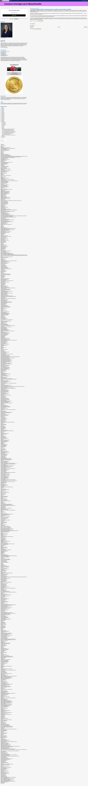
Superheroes (2, 713)
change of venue (3, 271)
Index (1, 460)
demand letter (2, 336)
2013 (2, 118)
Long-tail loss (2, 515)
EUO (1, 379)
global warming (3, 427)
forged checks (3, 419)
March (3, 135)
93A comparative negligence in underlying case (7, 157)
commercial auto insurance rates (5, 289)
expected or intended (4, 387)
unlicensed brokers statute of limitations (6, 758)
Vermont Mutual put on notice (5, 764)
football (2, 416)
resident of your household (4, 655)
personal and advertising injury (5, 578)
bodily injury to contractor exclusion (5, 236)
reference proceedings (4, 640)
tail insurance (2, 717)
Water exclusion (3, 769)
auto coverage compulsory (4, 214)
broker (1, 243)
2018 (2, 114)
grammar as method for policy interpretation (7, 430)
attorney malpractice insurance (5, 209)
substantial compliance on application (6, 712)
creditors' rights (3, 317)
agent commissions (3, 173)
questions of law (3, 624)
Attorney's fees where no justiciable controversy (7, 211)
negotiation (2, 551)
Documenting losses (3, 345)
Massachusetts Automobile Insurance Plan (6, 528)
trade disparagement (3, 730)
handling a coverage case (4, 433)
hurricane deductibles (4, 444)
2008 (2, 137)
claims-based (2, 281)
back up (2, 226)
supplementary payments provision (5, 714)
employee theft (3, 374)
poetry (1, 593)
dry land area (2, 351)
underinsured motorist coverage (5, 745)
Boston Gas (2, 239)
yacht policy (2, 782)
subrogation (2, 709)
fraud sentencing (3, 424)
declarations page (3, 327)
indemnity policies (3, 457)
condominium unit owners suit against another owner (8, 296)
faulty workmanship (3, 400)
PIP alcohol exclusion (4, 583)
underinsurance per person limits (5, 744)
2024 (2, 109)
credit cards (2, 316)
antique (2, 187)
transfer (2, 732)
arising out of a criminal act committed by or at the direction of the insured (11, 200)
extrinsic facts (2, 394)
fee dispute (2, 403)
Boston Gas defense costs (4, 240)
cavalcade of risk (3, 266)
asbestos (2, 205)
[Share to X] (40, 20)
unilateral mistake (3, 751)
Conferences (2, 297)
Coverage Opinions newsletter (5, 313)
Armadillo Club (3, 204)
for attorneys (33, 21)
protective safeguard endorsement (5, 619)
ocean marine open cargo (4, 562)
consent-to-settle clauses (4, 299)
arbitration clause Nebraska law (5, 197)
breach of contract (3, 241)
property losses (3, 618)
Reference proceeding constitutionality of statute (7, 639)
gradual (2, 429)
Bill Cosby (2, 234)
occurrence (2, 558)
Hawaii (2, 435)
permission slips (3, 577)
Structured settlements (4, 708)
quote (1, 625)
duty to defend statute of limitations (5, 360)
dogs (1, 346)
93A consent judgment (4, 158)
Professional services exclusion (5, 614)
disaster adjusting (3, 341)
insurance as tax (3, 467)
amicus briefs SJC (3, 183)
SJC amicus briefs (3, 687)
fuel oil (1, 425)
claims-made (2, 282)
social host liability (3, 690)
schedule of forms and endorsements (6, 666)
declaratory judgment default (5, 329)
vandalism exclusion (3, 760)
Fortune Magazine (3, 421)
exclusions (2, 384)
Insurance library (3, 473)
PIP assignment (3, 584)
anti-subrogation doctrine (4, 186)
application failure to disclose (5, 191)
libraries (2, 511)
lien (1, 512)
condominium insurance (4, 295)
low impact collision (3, 522)
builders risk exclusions (4, 246)
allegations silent (3, 176)
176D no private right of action (5, 149)
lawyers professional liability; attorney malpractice (7, 505)
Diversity (2, 344)
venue (1, 763)
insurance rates (3, 475)
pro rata (2, 611)
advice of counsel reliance (4, 171)
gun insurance (3, 431)
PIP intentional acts (3, 589)
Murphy (2, 548)
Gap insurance (3, 426)
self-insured (2, 670)
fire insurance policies (4, 408)
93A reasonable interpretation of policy (6, 162)
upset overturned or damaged (5, 759)
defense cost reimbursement (5, 333)
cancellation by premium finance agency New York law (8, 260)
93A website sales (3, 164)
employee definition (3, 373)
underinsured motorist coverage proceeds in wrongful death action (10, 746)
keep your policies (3, 498)
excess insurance (3, 382)
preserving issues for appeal (5, 606)
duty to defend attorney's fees (5, 355)
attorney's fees (3, 210)
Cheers (2, 272)
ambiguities (2, 178)
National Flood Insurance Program (5, 549)
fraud (1, 423)
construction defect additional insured (6, 301)
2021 (2, 111)
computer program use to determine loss (6, 293)
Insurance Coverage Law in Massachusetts (22, 4)
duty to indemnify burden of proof (5, 363)
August (3, 125)
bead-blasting (2, 233)
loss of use (2, 519)
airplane (2, 174)
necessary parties (3, 550)
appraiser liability (3, 194)
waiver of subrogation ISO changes (5, 767)
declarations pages (3, 328)
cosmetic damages (3, 310)
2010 (2, 120)
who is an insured (3, 774)
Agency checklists (3, 172)
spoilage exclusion (3, 695)
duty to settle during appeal (4, 365)
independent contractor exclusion (5, 458)
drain (1, 348)
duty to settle (2, 364)
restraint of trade (3, 657)
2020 (2, 112)
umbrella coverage (3, 739)
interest (2, 483)
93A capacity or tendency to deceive (6, 155)
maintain (2, 523)
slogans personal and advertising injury (6, 689)
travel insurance (3, 733)
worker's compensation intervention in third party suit (8, 777)
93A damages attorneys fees (5, 159)
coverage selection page (4, 314)
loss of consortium (3, 518)
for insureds (2, 417)
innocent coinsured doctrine (4, 461)
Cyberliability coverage (4, 321)
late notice (2, 503)
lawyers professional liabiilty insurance (6, 504)
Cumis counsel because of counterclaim (6, 319)
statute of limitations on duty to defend (6, 703)
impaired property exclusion (4, 452)
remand (2, 646)
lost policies (2, 520)
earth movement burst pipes (4, 367)
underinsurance (3, 742)
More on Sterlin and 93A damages (6, 134)
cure (1, 320)
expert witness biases (4, 389)
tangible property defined (4, 718)
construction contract (3, 300)
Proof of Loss (2, 615)
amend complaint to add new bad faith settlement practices (9, 180)
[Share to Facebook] (41, 20)
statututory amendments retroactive (5, 705)
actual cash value (3, 167)
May (2, 127)
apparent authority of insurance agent (6, 189)
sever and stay (3, 679)
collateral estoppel (3, 286)
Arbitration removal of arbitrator (5, 198)
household (2, 442)
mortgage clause (3, 539)
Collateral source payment (4, 287)
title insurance (3, 723)
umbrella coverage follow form (5, 740)
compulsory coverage (4, 292)
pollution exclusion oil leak (4, 598)
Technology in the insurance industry (6, 719)
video (1, 765)
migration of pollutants (4, 534)
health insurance (3, 437)
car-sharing (2, 264)
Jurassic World (3, 494)
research (2, 651)
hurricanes (2, 447)
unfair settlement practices (4, 748)
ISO (1, 488)
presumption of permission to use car (6, 607)
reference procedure (3, 637)
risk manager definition (4, 662)
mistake (2, 537)
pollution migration (3, 599)
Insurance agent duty (3, 462)
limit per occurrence (3, 513)
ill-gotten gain (2, 449)
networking (2, 552)
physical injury (3, 581)
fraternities (2, 422)
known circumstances (4, 499)
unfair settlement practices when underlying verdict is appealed (9, 750)
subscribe (2, 711)
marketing (2, 525)
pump (1, 621)
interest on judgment (3, 484)
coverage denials (3, 312)
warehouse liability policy (4, 768)
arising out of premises (4, 203)
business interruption (3, 252)
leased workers (37, 21)
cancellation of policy (3, 261)
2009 (2, 121)
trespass (2, 734)
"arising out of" (3, 145)
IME (1, 450)
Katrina (2, 497)
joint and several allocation (4, 492)
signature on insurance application (5, 686)
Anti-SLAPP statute (3, 185)
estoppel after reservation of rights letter (6, 378)
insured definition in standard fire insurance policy (7, 479)
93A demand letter (3, 160)
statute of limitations (3, 699)
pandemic (2, 569)
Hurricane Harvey (3, 445)
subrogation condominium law (5, 710)
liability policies (3, 508)
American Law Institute (4, 182)
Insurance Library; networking (5, 474)
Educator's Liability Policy (4, 368)
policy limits (2, 595)
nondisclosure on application (5, 556)
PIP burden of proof (3, 585)
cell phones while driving (4, 267)
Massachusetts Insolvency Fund (5, 529)
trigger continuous (3, 735)
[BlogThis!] (39, 20)
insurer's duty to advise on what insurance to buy (7, 481)
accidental (2, 165)
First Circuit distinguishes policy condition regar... (8, 132)
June (3, 126)
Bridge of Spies (3, 242)
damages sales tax (3, 323)
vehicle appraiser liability (4, 762)
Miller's (2, 535)
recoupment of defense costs (5, 636)
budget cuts (2, 245)
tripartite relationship (3, 737)
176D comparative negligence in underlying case (7, 148)
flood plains (2, 413)
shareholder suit (3, 685)
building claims (3, 247)
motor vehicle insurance (4, 544)
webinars (2, 771)
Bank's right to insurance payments (5, 231)
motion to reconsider (3, 542)
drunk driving (2, 350)
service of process (3, 672)
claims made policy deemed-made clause (6, 280)
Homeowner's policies (4, 440)
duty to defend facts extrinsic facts (5, 359)
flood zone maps (3, 414)
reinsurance (2, 644)
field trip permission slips (4, 405)
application (2, 190)
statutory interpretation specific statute (6, 704)
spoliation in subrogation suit (5, 696)
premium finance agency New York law (6, 605)
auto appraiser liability (4, 213)
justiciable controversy (4, 496)
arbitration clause (3, 196)
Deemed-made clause (4, 330)
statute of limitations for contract (5, 702)
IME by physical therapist (4, 451)
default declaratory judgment (5, 332)
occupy (2, 557)
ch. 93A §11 (2, 269)
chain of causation (3, 270)
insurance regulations (4, 477)
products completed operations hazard (6, 612)
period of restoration (3, 576)
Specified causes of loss (4, 694)
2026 (2, 107)
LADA (1, 501)
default (2, 331)
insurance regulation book (4, 476)
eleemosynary (3, 370)
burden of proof (3, 250)
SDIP (1, 667)
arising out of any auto (4, 201)
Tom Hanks (2, 727)
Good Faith (2, 428)
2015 (2, 116)
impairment (2, 453)
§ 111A (2, 146)
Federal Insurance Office (4, 402)
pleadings (2, 592)
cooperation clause (3, 308)
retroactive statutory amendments (5, 659)
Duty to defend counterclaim (4, 357)
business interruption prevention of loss (6, 256)
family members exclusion (4, 398)
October (3, 123)
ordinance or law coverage (4, 566)
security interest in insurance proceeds (6, 668)
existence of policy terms (4, 385)
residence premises (3, 654)
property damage (3, 616)
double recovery (3, 347)
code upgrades (3, 284)
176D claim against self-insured (5, 147)
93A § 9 (2, 153)
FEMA (1, 404)
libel (1, 510)
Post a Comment (32, 25)
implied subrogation (3, 454)
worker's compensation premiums (5, 779)
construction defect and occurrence (5, 302)
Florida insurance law (4, 415)
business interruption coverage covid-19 (6, 253)
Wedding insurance (3, 772)
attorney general (3, 208)
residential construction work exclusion (6, 656)
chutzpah (2, 275)
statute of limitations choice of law (5, 700)
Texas (1, 721)
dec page (2, 326)
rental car (2, 647)
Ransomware (2, 627)
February (3, 136)
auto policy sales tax (3, 222)
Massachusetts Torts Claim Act (5, 531)
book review (2, 238)
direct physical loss (3, 338)
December (3, 122)
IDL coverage (2, 448)
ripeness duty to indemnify (4, 661)
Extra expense (3, 392)
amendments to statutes (4, 181)
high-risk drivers (3, 438)
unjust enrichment (3, 756)
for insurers (2, 418)
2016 (2, 115)
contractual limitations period (5, 306)
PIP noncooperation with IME (5, 591)
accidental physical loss (4, 166)
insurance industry (3, 471)
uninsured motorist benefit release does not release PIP (8, 754)
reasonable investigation (4, 634)
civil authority (2, 276)
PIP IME (2, 588)
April (2, 128)
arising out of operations (4, 202)
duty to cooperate (3, 353)
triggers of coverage (3, 736)
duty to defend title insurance (5, 361)
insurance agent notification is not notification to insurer (8, 463)
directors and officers (3, 340)
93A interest (2, 161)
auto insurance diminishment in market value (7, 219)
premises (2, 603)
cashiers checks (3, 265)
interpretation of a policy (4, 485)
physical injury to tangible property (5, 582)
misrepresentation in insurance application (6, 536)
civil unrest (2, 277)
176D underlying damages (4, 150)
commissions (2, 290)
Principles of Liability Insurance (5, 608)
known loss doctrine (3, 500)
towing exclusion (3, 729)
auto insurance (3, 218)
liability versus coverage (4, 509)
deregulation (2, 337)
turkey (1, 738)
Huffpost (2, 443)
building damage (3, 248)
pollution (2, 597)
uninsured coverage (3, 753)
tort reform (2, 728)
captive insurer (3, 262)
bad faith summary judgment (5, 230)
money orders (2, 538)
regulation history (3, 641)
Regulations (2, 642)
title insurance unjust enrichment (5, 725)
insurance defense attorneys (5, 469)
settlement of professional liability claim (6, 677)
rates (1, 629)
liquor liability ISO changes (4, 514)
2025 (2, 108)
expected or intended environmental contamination (8, 388)
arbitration (2, 195)
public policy (2, 620)
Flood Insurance (3, 411)
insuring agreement (3, 482)
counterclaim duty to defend (4, 311)
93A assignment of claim (4, 154)
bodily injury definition (4, 235)
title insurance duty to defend (5, 724)
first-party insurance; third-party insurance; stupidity (8, 409)
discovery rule (3, 342)
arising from (2, 199)
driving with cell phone (4, 349)
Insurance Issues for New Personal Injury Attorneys (8, 472)
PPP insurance (3, 600)
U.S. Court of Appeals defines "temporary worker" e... (8, 130)
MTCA (1, 546)
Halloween (2, 432)
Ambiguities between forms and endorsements (7, 179)
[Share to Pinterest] (42, 20)
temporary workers (41, 21)
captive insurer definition (4, 263)
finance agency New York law (5, 406)
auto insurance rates (3, 220)
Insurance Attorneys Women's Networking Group (7, 468)
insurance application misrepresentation (6, 466)
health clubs (2, 436)
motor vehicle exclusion (4, 543)
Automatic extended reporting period (6, 224)
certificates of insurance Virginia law (6, 268)
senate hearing (3, 671)
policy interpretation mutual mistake (5, 594)
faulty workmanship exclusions (5, 401)
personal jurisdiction (3, 580)
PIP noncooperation (3, 590)
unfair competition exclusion (4, 747)
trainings (2, 731)
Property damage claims (4, 617)
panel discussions (3, 570)
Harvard (2, 434)
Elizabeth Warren (3, 371)
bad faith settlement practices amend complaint (7, 229)
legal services (2, 507)
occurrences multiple (3, 561)
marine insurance (3, 524)
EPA (1, 376)
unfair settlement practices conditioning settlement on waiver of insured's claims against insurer (14, 749)
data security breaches (4, 324)
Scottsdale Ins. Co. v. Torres (35, 10)
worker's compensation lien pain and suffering (7, 778)
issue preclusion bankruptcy (4, 489)
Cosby (1, 309)
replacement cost (3, 648)
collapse (2, 285)
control (2, 307)
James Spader (3, 490)
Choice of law (2, 273)
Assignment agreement (4, 207)
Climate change (3, 283)
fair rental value (3, 396)
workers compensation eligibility (5, 780)
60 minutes (2, 151)
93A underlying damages (4, 163)
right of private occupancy (4, 660)
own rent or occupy (3, 568)
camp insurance (3, 259)
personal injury (3, 579)
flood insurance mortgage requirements (6, 412)
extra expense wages (4, 393)
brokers (2, 244)
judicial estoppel (3, 493)
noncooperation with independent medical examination (8, 555)
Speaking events (3, 692)
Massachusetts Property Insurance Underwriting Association (9, 530)
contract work (2, 304)
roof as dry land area (3, 663)
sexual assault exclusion (4, 682)
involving (2, 487)
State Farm (2, 698)
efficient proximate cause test (5, 369)
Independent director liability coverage (6, 459)
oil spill (2, 564)
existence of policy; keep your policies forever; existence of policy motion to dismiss (12, 386)
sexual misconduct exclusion (5, 684)
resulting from (2, 658)
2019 (2, 113)
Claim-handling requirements (5, 278)
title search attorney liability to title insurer (6, 726)
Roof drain (2, 664)
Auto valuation (3, 223)
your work (2, 783)
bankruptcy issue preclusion (4, 232)
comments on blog (3, 288)
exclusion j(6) (2, 383)
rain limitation (2, 626)
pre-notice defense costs (4, 601)
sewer (1, 680)
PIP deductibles (3, 587)
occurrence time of (3, 560)
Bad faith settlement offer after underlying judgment (8, 228)
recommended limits (3, 635)
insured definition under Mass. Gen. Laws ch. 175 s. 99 (8, 480)
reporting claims (3, 650)
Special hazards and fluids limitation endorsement (7, 693)
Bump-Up (2, 249)
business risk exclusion (4, 257)
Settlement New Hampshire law (5, 676)
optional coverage (3, 565)
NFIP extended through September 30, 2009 (7, 129)
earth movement (3, 366)
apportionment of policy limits (5, 193)
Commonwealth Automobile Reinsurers (6, 291)
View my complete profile (4, 47)
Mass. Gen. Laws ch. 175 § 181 (5, 526)
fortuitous (2, 420)
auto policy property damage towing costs (6, 221)
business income (3, 251)
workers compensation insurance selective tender (7, 781)
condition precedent (3, 294)
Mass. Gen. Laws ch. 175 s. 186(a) (5, 527)
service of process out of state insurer (6, 673)
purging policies (3, 622)
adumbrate (2, 169)
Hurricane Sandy (3, 446)
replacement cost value (4, 649)
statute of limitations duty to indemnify (6, 701)
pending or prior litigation (4, 574)
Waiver (2, 766)
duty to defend (3, 354)
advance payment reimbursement (5, 170)
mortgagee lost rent (3, 540)
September (3, 124)
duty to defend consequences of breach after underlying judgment (10, 356)
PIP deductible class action (4, 586)
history (1, 439)
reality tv (2, 632)
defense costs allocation (4, 334)
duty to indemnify (3, 362)
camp (1, 258)
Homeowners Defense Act (4, 441)
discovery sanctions (3, 343)
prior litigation (2, 610)
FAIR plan (2, 395)
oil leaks (2, 563)
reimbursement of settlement (5, 643)
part (1, 571)
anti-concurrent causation (4, 184)
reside (1, 653)
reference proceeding (4, 638)
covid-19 (2, 315)
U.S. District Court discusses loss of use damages (8, 131)
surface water (2, 715)
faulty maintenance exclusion (5, 399)
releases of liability (3, 645)
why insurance (3, 775)
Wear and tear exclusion (4, 770)
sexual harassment (3, 683)
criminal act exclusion (4, 318)
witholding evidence (3, 776)
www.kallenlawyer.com (4, 46)
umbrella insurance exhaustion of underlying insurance (8, 741)
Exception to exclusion (4, 381)
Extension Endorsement (4, 391)
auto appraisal (3, 212)
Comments (3, 141)
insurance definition (3, 470)
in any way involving (3, 455)
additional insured (3, 168)
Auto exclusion (3, 217)
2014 (2, 117)
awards (2, 225)
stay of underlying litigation (4, 706)
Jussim (2, 495)
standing (2, 697)
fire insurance (2, 407)
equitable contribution (4, 377)
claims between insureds (4, 279)
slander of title (3, 688)
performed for (2, 575)
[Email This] (38, 20)
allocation (2, 177)
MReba (2, 545)
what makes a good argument (5, 773)
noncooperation (3, 554)
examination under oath (4, 380)
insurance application (4, 465)
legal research (3, 506)
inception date (3, 456)
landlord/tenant (3, 502)
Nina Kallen (3, 41)
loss (1, 516)
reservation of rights (3, 652)
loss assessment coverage (4, 517)
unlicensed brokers (3, 757)
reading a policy (3, 630)
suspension (2, 716)
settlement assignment (4, 674)
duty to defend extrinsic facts (4, 358)
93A (1, 152)
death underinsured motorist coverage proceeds (7, 325)
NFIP (1, 553)
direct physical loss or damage (5, 339)
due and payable (3, 352)
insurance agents (3, 464)
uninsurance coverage (4, 752)
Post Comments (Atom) (37, 28)
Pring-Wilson (2, 609)
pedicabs (2, 573)
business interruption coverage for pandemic (7, 254)
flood (1, 410)
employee (2, 372)
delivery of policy (3, 335)
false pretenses (3, 397)
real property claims (3, 631)
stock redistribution (3, 707)
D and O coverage (3, 322)
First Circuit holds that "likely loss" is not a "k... (7, 133)
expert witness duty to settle (4, 390)
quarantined (2, 623)
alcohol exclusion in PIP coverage (5, 175)
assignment (2, 206)
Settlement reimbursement (4, 678)
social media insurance (4, 691)
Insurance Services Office (4, 478)
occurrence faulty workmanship (5, 559)
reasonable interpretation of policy (5, 633)
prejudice (2, 602)
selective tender (3, 669)
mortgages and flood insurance (5, 541)
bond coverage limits (3, 237)
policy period (2, 596)
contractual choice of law (4, 305)
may (1, 532)
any (1, 188)
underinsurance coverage (4, 743)
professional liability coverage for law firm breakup (8, 613)
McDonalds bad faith (3, 533)
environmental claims (4, 375)
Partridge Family (3, 572)
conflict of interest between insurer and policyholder (8, 298)
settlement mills (3, 675)
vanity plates (2, 761)
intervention (2, 486)
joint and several (3, 491)
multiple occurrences (3, 547)
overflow (2, 567)
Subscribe (14, 15)
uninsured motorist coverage (5, 755)
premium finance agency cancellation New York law (8, 604)
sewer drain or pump (3, 681)
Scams (2, 665)
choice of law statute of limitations (5, 274)
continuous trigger (3, 303)
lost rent (2, 521)
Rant (1, 628)
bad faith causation (3, 227)
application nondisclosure (4, 192)
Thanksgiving (2, 722)
